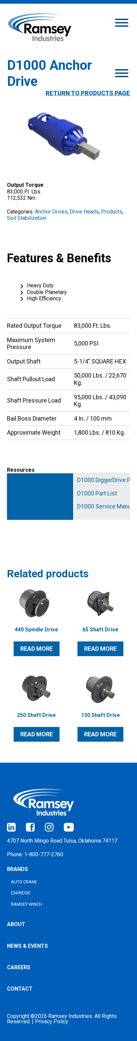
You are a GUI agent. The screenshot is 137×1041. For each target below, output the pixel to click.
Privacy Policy (51, 1021)
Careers (18, 967)
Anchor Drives (51, 211)
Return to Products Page (88, 93)
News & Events (27, 946)
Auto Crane (24, 881)
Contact (20, 989)
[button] (121, 22)
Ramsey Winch (26, 904)
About (16, 924)
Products (111, 211)
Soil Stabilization (26, 218)
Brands (17, 869)
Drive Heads (84, 211)
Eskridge (21, 892)
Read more (36, 648)
